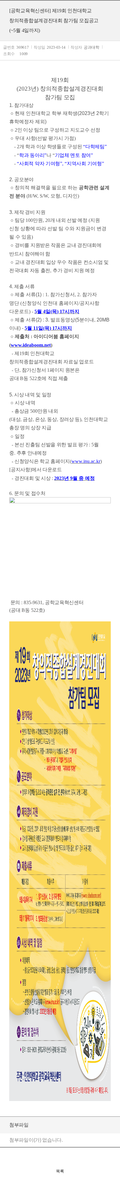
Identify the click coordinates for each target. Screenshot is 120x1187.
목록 (60, 1171)
